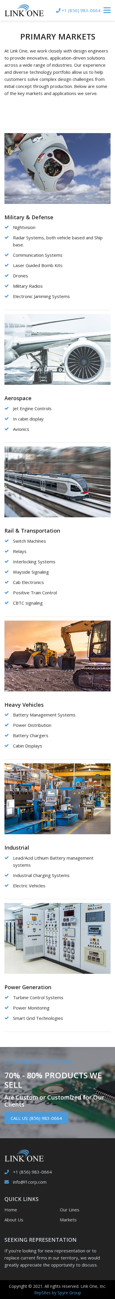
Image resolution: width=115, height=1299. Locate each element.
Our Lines (69, 1210)
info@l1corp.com (30, 1182)
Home (10, 1210)
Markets (68, 1220)
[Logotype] (24, 10)
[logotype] (24, 1155)
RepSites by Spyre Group (57, 1292)
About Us (13, 1220)
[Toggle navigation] (107, 10)
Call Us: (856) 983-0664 (36, 1118)
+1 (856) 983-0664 (32, 1172)
